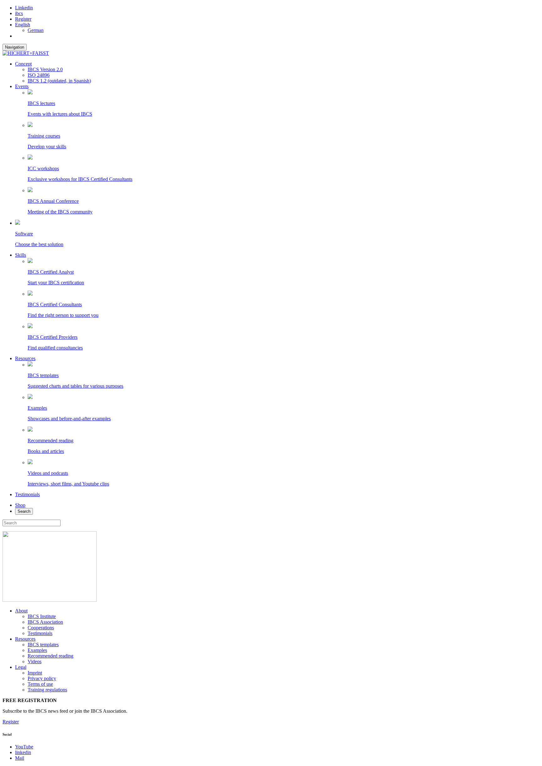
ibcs (19, 13)
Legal (20, 667)
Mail (19, 758)
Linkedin (24, 7)
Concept (23, 63)
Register (23, 19)
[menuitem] (22, 24)
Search (24, 511)
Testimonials (27, 494)
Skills (20, 255)
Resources (25, 358)
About (21, 610)
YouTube (24, 746)
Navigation (14, 47)
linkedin (23, 752)
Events (22, 86)
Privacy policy (42, 678)
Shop (20, 505)
